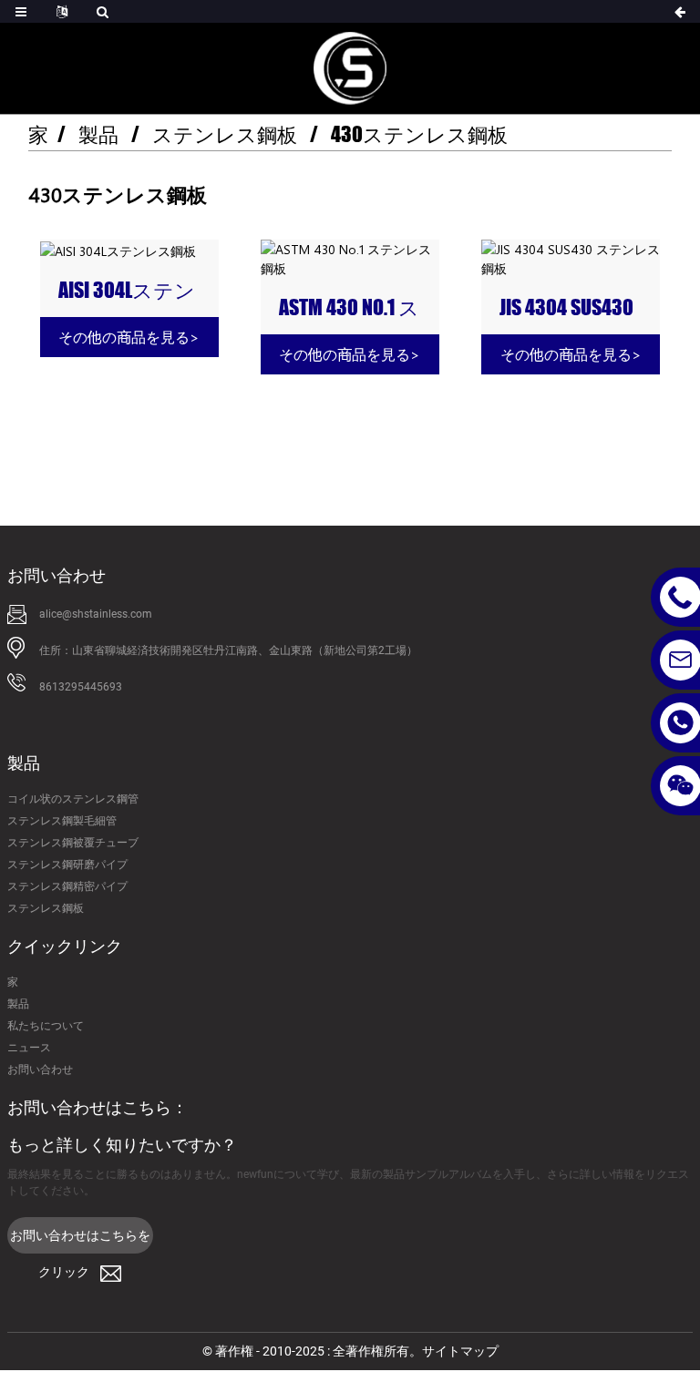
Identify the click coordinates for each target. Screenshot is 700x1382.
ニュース (29, 1047)
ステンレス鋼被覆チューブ (73, 842)
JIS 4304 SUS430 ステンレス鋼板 (566, 308)
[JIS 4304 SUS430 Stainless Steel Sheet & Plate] (570, 259)
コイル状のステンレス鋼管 (73, 799)
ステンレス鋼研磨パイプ (67, 864)
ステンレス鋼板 (224, 134)
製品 (98, 134)
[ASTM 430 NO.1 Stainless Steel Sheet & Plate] (350, 259)
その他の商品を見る (129, 336)
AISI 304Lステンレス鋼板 (126, 290)
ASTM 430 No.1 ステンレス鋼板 (349, 308)
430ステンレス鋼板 (419, 134)
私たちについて (45, 1025)
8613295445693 (80, 687)
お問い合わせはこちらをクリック (80, 1241)
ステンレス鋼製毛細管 (62, 820)
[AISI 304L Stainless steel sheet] (129, 250)
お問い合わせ (40, 1069)
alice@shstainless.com (95, 614)
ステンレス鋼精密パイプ (67, 886)
